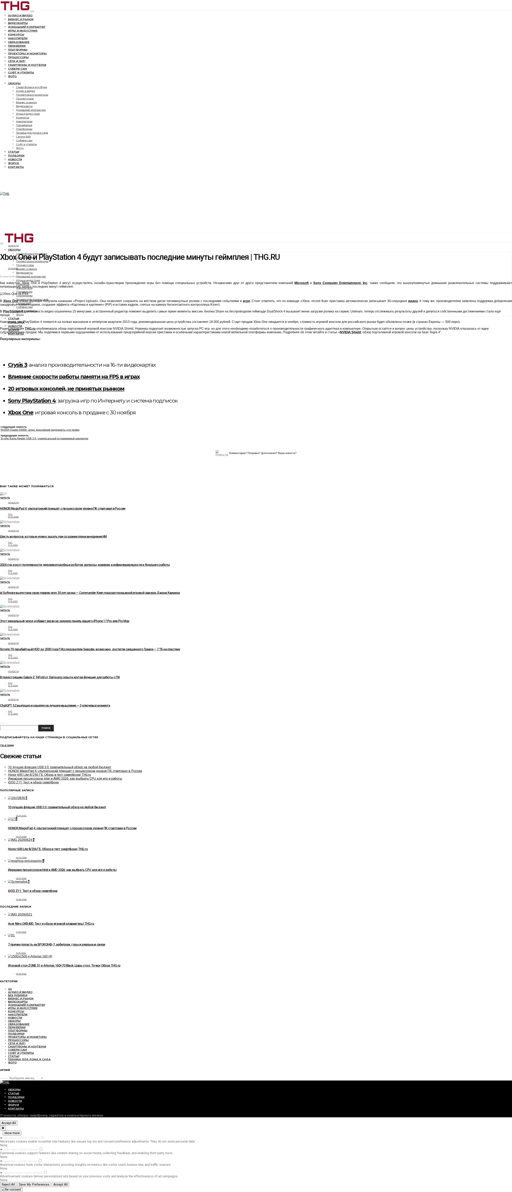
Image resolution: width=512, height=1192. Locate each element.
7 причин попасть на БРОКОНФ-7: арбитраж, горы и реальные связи (56, 944)
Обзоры (14, 83)
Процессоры (18, 57)
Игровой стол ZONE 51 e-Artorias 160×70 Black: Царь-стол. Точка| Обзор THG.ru (64, 965)
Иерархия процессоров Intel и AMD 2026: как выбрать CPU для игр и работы (65, 778)
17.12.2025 (13, 545)
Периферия (17, 45)
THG (10, 514)
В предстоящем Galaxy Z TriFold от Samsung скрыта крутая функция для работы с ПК (60, 677)
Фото (12, 76)
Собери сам (17, 68)
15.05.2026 (21, 953)
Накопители (18, 38)
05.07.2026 (21, 815)
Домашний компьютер (26, 26)
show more (12, 1133)
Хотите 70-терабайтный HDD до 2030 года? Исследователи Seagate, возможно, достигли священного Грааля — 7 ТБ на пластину (90, 649)
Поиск (4, 723)
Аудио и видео (20, 15)
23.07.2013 (13, 268)
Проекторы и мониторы (27, 53)
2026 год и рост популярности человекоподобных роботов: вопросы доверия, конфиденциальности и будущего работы (85, 565)
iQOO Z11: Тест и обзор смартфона (33, 782)
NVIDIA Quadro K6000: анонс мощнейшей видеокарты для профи (40, 429)
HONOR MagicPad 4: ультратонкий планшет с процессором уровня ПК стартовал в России (62, 508)
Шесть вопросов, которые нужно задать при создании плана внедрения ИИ (53, 536)
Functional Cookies (16, 1149)
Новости (15, 159)
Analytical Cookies (15, 1161)
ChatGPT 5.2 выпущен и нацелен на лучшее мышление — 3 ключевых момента (55, 705)
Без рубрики (17, 995)
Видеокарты (18, 23)
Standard (33, 1138)
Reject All (8, 1184)
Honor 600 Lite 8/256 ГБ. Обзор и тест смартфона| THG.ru (49, 775)
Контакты (16, 167)
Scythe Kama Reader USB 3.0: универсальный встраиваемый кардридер (44, 438)
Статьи (13, 151)
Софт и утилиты (21, 72)
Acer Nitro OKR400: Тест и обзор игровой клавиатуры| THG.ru (51, 924)
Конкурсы (16, 34)
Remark (33, 1149)
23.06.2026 (21, 899)
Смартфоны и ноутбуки (27, 64)
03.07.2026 (21, 878)
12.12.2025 (13, 629)
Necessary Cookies (15, 1138)
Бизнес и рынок (21, 19)
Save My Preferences (34, 1184)
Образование (18, 42)
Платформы (17, 49)
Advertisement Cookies (18, 1173)
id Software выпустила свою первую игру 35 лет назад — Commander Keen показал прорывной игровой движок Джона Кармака (90, 593)
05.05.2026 (21, 974)
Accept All (9, 1123)
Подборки (16, 155)
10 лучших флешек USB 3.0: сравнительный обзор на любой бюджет (59, 767)
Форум (13, 163)
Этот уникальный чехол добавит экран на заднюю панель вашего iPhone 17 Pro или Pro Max (64, 621)
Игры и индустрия (23, 30)
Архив (4, 1078)
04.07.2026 (13, 517)
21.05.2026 (21, 932)
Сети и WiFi (16, 61)
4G (10, 988)
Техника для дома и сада (32, 132)
